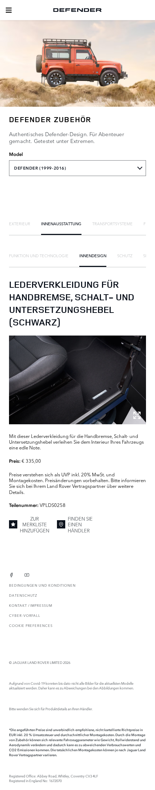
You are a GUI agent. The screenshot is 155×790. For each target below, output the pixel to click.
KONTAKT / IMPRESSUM (30, 605)
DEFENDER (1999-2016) (40, 168)
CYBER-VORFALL (24, 615)
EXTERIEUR (19, 223)
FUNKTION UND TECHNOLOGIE (38, 255)
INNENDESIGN (92, 255)
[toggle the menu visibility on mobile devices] (9, 10)
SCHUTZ (124, 255)
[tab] (19, 223)
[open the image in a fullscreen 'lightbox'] (77, 380)
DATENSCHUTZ (23, 595)
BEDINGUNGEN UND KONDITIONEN (42, 585)
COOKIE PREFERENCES (31, 625)
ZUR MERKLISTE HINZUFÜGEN (34, 524)
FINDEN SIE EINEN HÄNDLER (80, 524)
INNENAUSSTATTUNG (61, 223)
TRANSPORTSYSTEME (112, 223)
